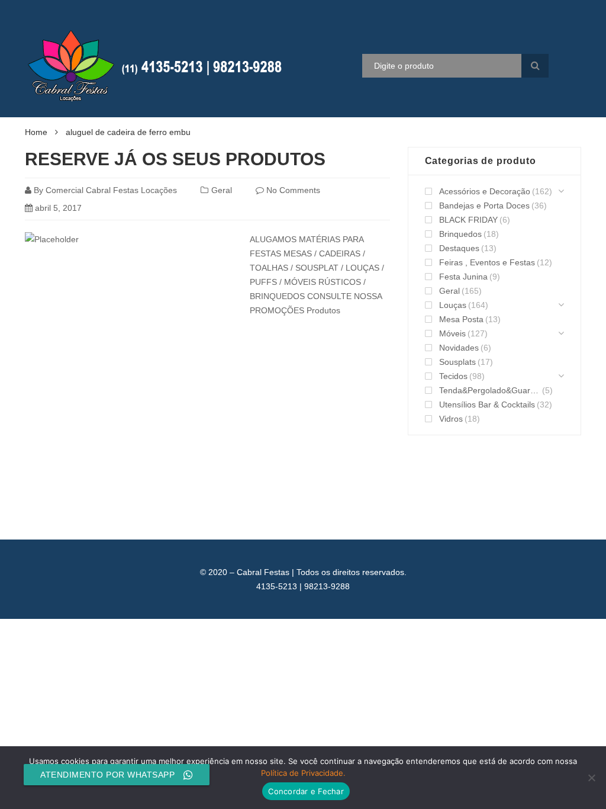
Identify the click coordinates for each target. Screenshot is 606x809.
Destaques (459, 248)
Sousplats (457, 362)
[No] (591, 778)
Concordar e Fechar (306, 791)
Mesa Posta (461, 319)
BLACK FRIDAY (468, 219)
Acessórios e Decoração (484, 191)
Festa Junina (463, 276)
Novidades (459, 347)
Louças (452, 305)
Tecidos (453, 376)
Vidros (451, 418)
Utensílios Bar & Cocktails (487, 404)
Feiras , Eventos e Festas (487, 262)
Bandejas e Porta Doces (484, 205)
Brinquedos (460, 234)
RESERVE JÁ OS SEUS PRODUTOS (175, 159)
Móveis (452, 333)
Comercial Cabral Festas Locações (111, 190)
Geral (221, 190)
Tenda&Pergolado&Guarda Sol (489, 390)
